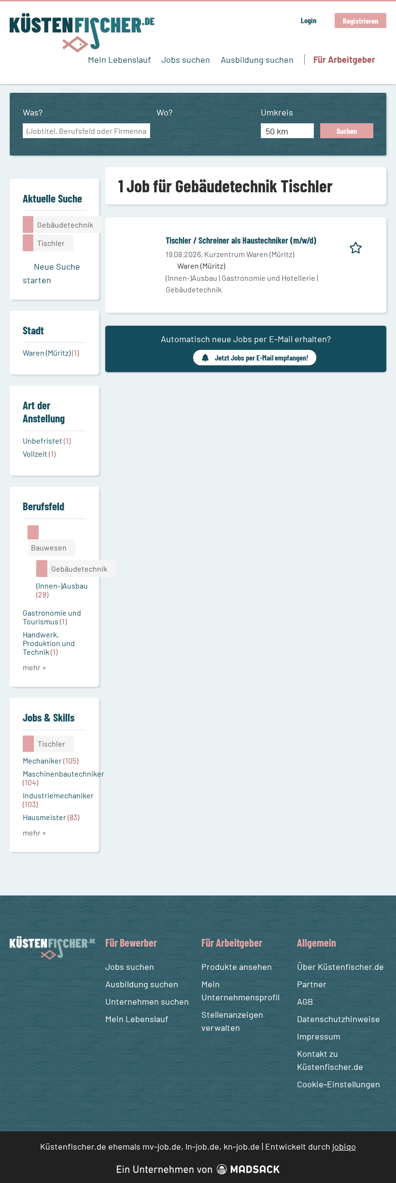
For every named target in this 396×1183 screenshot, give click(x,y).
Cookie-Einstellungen (338, 1084)
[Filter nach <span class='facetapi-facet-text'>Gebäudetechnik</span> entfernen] (28, 224)
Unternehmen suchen (147, 1001)
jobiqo (344, 1146)
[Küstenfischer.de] (82, 33)
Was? (32, 112)
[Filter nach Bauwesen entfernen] (33, 532)
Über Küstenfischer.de (340, 966)
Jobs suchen (185, 59)
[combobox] (86, 131)
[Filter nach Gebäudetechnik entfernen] (42, 568)
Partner (311, 984)
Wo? (164, 112)
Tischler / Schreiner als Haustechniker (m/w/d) (241, 240)
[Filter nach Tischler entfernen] (28, 744)
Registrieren (360, 20)
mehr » (34, 667)
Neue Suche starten (51, 273)
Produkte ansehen (236, 966)
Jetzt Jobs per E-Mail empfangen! (261, 357)
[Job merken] (359, 246)
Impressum (318, 1036)
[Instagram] (36, 982)
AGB (305, 1001)
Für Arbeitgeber (344, 59)
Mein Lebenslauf (119, 59)
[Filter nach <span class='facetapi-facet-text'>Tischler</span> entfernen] (28, 242)
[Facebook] (19, 982)
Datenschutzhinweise (338, 1018)
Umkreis (277, 112)
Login (308, 20)
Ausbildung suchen (257, 59)
